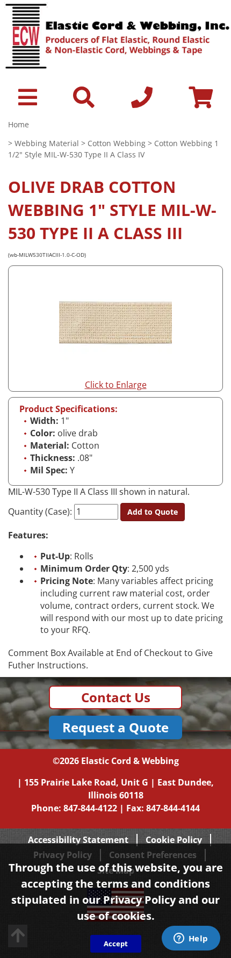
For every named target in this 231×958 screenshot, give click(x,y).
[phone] (142, 102)
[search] (84, 102)
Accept (116, 943)
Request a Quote (115, 727)
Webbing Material (47, 143)
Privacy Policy (139, 899)
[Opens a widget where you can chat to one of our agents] (190, 939)
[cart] (201, 102)
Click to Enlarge (116, 385)
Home (18, 124)
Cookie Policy (174, 840)
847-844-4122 (90, 808)
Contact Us (115, 697)
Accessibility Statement (78, 840)
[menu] (27, 102)
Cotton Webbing (117, 143)
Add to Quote (152, 512)
